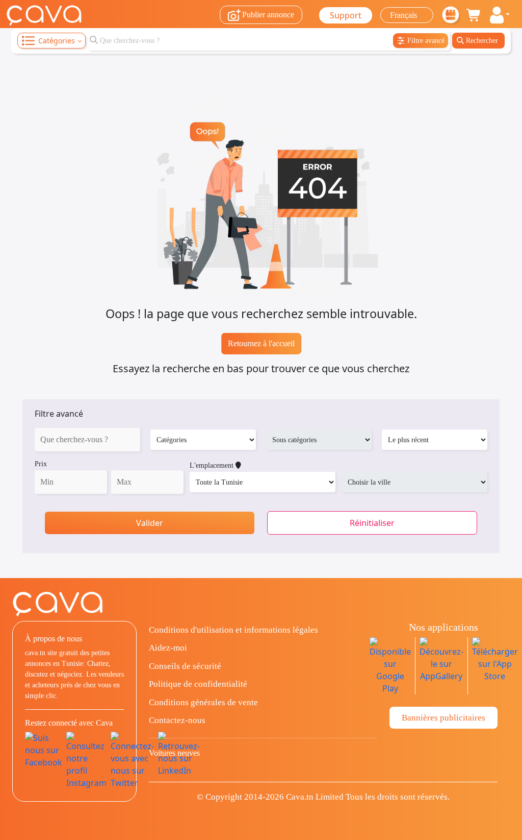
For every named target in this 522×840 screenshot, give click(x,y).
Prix (41, 464)
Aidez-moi (168, 648)
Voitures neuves (174, 753)
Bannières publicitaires (443, 718)
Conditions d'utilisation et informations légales (233, 630)
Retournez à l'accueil (261, 343)
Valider (149, 523)
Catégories (56, 40)
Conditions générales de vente (203, 702)
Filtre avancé (59, 413)
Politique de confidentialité (198, 684)
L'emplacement (213, 465)
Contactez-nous (177, 720)
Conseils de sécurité (185, 666)
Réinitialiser (372, 523)
